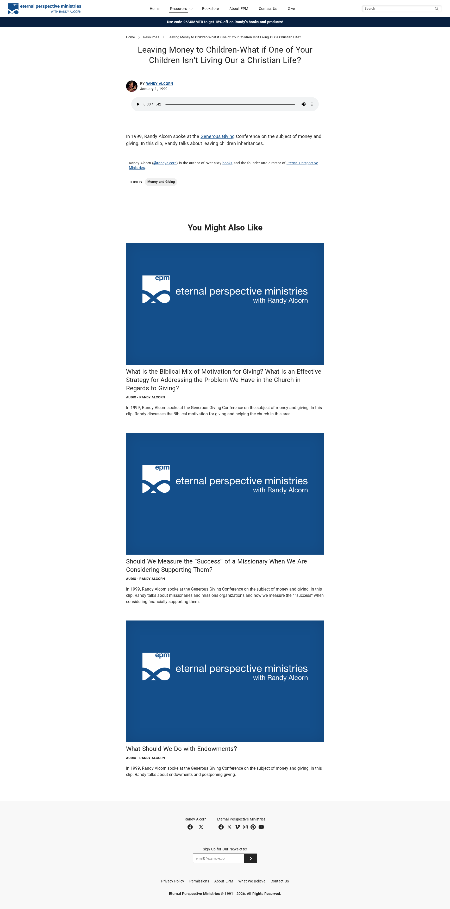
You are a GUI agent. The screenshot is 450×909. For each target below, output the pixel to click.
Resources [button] (178, 9)
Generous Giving (218, 136)
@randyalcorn (165, 163)
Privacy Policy (172, 881)
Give (291, 9)
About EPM (238, 9)
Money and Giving (161, 182)
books (227, 163)
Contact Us (268, 9)
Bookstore (210, 9)
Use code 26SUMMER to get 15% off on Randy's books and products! (225, 22)
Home (154, 9)
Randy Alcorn (159, 84)
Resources (151, 37)
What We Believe (251, 881)
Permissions (199, 881)
